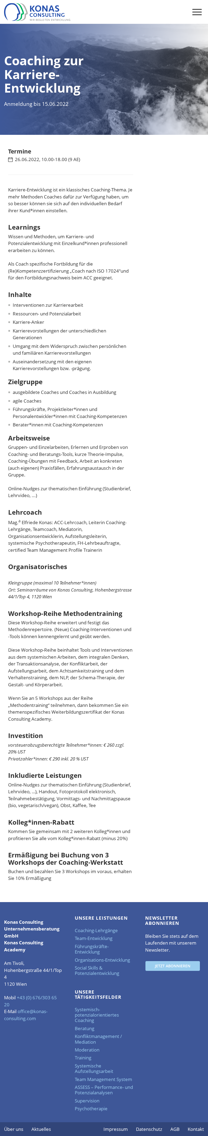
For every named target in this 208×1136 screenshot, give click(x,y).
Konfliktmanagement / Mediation (98, 1039)
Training (83, 1058)
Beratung (84, 1028)
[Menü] (197, 11)
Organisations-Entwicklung (102, 960)
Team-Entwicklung (93, 938)
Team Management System (103, 1079)
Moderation (87, 1050)
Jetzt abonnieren (172, 965)
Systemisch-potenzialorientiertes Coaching (97, 1015)
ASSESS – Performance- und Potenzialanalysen (104, 1090)
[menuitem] (197, 11)
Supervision (87, 1101)
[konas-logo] (37, 12)
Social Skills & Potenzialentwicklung (97, 970)
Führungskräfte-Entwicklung (92, 949)
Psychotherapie (91, 1108)
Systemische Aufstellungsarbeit (94, 1068)
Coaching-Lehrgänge (96, 930)
